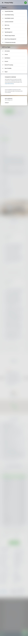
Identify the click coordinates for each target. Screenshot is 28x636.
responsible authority (9, 83)
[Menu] (2, 2)
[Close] (25, 2)
